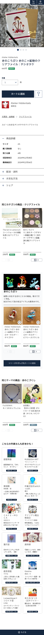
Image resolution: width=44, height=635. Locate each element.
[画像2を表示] (21, 50)
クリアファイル (25, 116)
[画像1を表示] (18, 50)
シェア (9, 185)
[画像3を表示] (23, 50)
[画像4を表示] (26, 50)
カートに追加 (18, 94)
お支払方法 (12, 178)
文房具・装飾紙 (8, 116)
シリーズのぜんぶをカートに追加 (22, 363)
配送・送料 (12, 171)
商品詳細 (10, 138)
